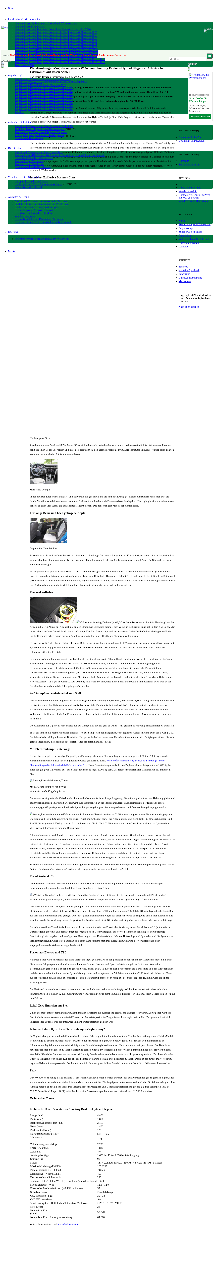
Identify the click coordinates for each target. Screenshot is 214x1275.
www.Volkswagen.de (69, 1224)
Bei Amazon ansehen (200, 116)
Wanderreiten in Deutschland (194, 201)
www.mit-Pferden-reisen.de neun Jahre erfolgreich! (42, 238)
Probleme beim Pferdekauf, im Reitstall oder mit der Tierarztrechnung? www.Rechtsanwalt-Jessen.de (68, 55)
